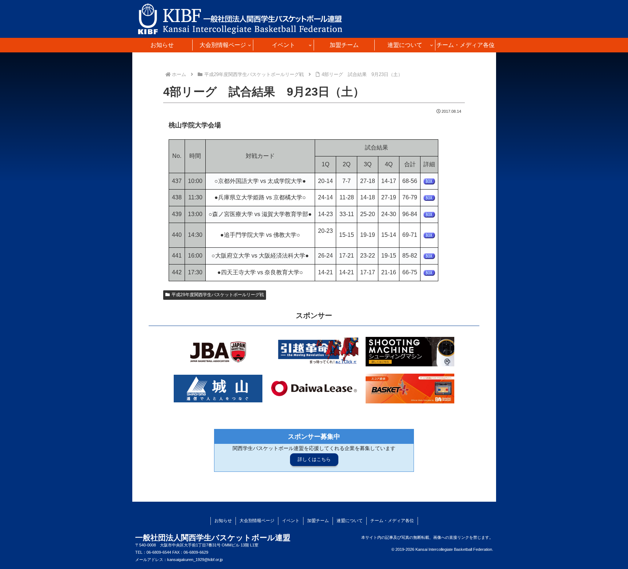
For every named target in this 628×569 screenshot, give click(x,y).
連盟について (350, 520)
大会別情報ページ (256, 520)
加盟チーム (318, 520)
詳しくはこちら (314, 459)
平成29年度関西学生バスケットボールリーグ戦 (218, 294)
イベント (290, 520)
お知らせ (223, 520)
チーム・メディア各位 (392, 520)
